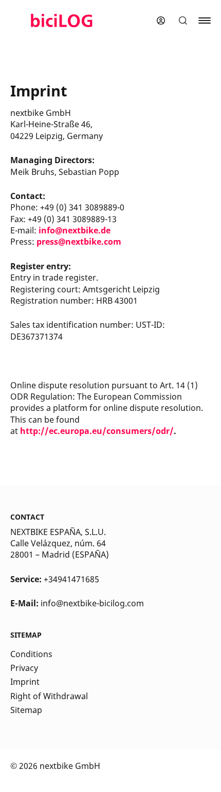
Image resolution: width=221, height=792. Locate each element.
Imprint (25, 681)
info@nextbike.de (74, 230)
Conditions (31, 654)
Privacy (24, 668)
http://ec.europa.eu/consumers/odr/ (97, 431)
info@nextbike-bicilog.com (92, 603)
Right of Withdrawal (49, 696)
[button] (183, 20)
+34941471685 (71, 579)
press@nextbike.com (78, 241)
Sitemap (26, 710)
